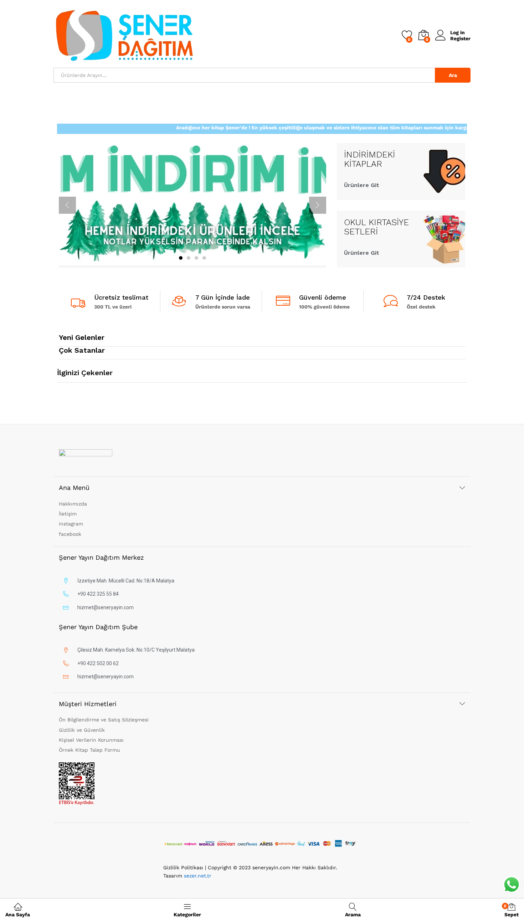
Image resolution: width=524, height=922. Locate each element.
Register (460, 38)
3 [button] (196, 258)
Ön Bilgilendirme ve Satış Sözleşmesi (104, 719)
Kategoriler (187, 914)
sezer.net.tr (197, 876)
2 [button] (188, 258)
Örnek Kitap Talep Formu (89, 750)
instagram (71, 524)
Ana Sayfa (17, 914)
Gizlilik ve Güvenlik (82, 730)
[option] (192, 205)
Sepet (511, 910)
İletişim (68, 514)
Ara (453, 75)
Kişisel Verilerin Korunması (91, 740)
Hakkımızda (73, 504)
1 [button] (181, 258)
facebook (70, 534)
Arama (353, 914)
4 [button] (204, 258)
